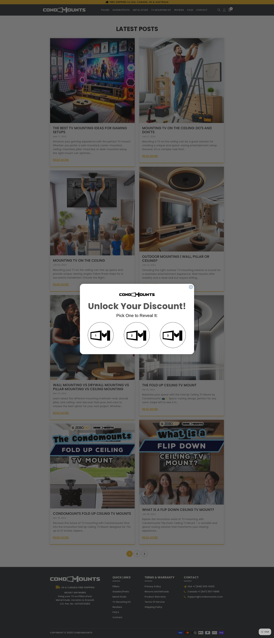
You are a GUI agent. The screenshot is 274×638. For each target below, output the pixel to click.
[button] (101, 335)
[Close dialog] (191, 287)
